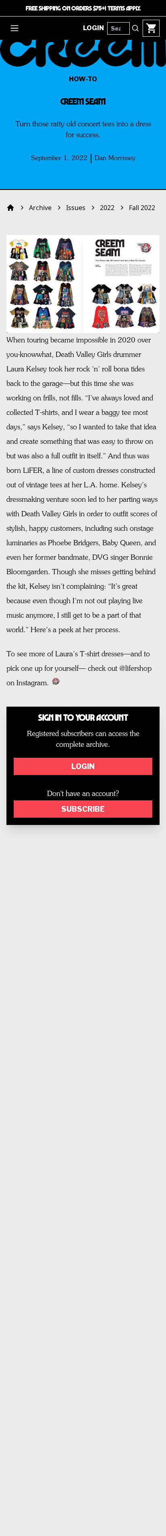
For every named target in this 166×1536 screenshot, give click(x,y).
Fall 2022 (142, 207)
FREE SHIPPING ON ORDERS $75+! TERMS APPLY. (83, 8)
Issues (75, 207)
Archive (40, 207)
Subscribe (83, 809)
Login (83, 766)
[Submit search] (135, 28)
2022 (107, 207)
